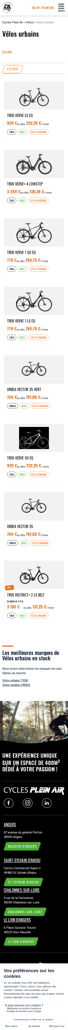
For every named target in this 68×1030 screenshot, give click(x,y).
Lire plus (7, 51)
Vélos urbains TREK (15, 680)
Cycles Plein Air (12, 22)
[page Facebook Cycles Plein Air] (9, 807)
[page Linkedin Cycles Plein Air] (47, 807)
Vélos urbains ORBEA (16, 685)
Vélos (29, 22)
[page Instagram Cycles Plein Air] (28, 807)
